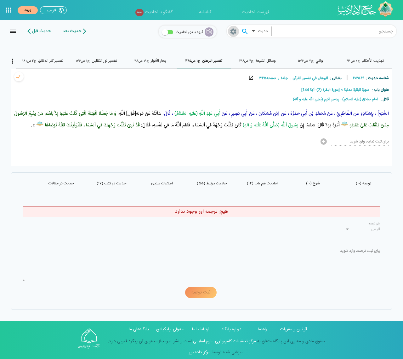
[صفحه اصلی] (367, 10)
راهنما (262, 329)
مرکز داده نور (199, 352)
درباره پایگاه (231, 329)
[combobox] (334, 31)
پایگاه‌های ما (139, 329)
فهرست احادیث (256, 12)
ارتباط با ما (200, 329)
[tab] (365, 60)
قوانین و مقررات (293, 329)
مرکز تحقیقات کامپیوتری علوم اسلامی (224, 341)
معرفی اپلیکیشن (170, 329)
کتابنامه (205, 12)
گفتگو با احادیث (155, 12)
